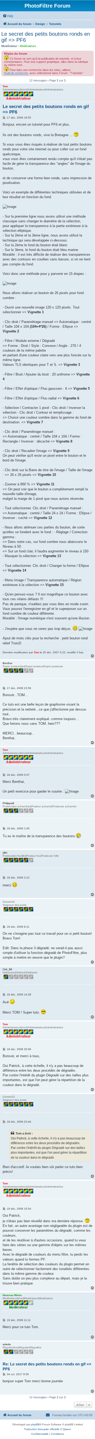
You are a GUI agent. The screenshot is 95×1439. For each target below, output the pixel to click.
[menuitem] (8, 16)
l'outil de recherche (16, 73)
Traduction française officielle (41, 1429)
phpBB (35, 1424)
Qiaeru (67, 1429)
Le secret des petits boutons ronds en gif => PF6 (45, 37)
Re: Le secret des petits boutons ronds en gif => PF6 (47, 1366)
